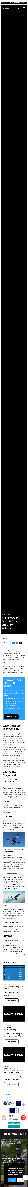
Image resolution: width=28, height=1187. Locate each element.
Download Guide (11, 716)
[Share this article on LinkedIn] (17, 642)
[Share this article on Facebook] (13, 642)
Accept (12, 1180)
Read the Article (11, 1000)
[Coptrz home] (6, 8)
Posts (9, 614)
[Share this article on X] (20, 642)
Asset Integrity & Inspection (11, 1141)
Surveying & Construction (10, 1143)
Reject (20, 1180)
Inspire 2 (21, 738)
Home (3, 614)
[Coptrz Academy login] (18, 8)
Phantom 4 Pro (7, 738)
